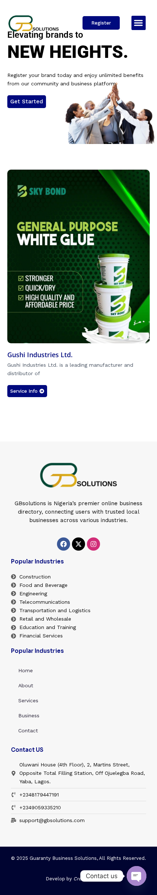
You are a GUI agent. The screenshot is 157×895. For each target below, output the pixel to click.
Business (28, 715)
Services (28, 700)
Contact (28, 730)
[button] (138, 23)
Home (25, 670)
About (25, 685)
